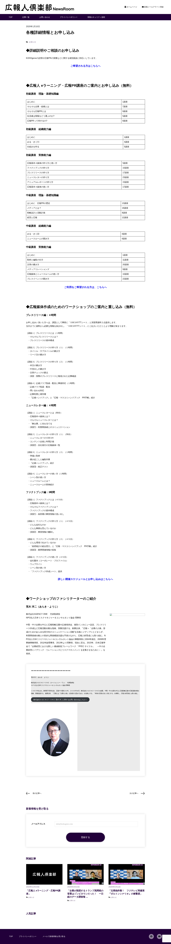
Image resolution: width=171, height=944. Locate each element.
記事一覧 (25, 17)
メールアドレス (38, 824)
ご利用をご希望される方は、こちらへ (85, 287)
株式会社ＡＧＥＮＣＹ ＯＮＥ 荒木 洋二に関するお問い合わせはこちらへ (60, 700)
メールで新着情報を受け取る (54, 936)
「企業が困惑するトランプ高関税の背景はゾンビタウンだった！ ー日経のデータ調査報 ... (85, 893)
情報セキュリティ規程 (96, 17)
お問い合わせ (44, 17)
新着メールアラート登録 (153, 7)
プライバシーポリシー (68, 17)
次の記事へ (134, 793)
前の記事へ (37, 793)
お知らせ (32, 42)
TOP (10, 17)
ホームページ (131, 7)
